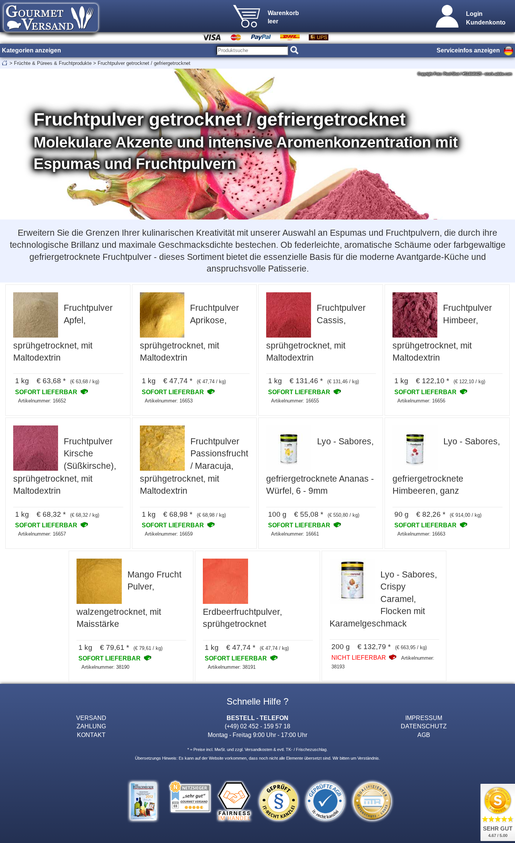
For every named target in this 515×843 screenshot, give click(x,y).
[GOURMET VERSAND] (51, 35)
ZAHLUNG (91, 726)
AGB (423, 734)
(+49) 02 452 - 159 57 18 (257, 726)
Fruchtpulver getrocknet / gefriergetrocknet (144, 63)
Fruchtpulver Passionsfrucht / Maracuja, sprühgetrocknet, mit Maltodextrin (194, 466)
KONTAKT (91, 734)
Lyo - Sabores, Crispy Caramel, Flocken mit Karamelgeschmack (383, 599)
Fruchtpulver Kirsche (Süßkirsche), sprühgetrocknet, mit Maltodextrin (64, 466)
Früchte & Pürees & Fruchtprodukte (53, 63)
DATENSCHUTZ (424, 726)
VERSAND (91, 717)
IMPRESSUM (423, 717)
